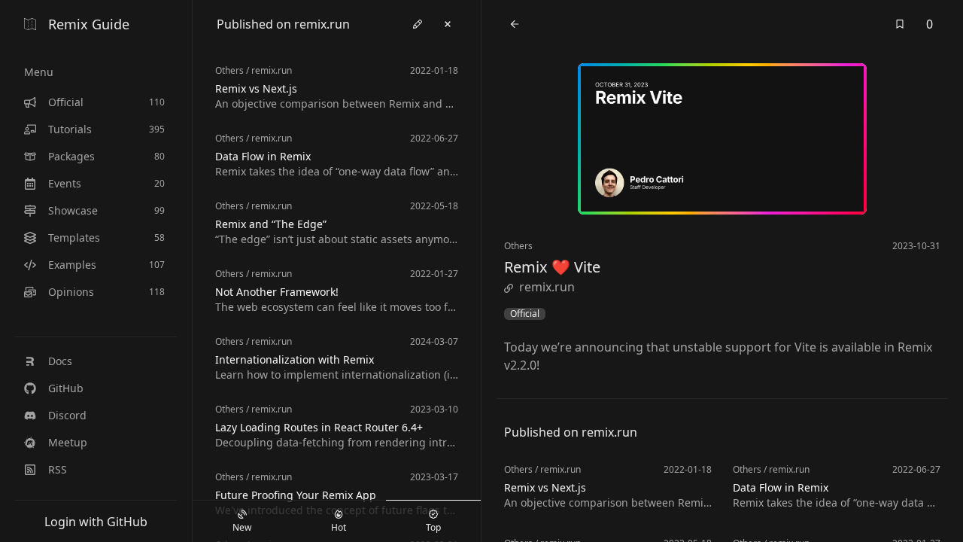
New (241, 527)
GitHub (66, 388)
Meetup (67, 442)
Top (433, 527)
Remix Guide (88, 24)
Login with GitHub (95, 521)
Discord (67, 415)
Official (524, 314)
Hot (338, 527)
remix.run (547, 287)
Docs (60, 361)
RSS (57, 469)
